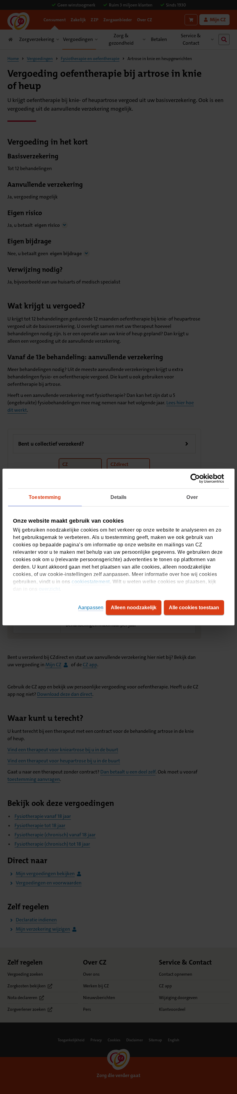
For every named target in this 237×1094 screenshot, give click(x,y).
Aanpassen (90, 607)
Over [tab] (192, 497)
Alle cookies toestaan (194, 607)
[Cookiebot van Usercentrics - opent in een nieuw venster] (197, 479)
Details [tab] (118, 497)
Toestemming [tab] (45, 497)
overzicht (49, 589)
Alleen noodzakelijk (133, 607)
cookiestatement (91, 581)
